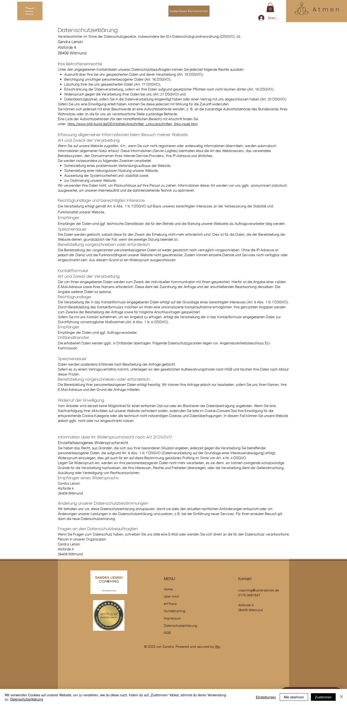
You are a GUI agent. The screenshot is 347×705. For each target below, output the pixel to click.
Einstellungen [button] (266, 697)
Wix (217, 646)
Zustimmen (323, 697)
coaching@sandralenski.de (258, 590)
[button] (29, 11)
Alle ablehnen (294, 697)
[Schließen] (341, 697)
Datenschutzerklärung (26, 699)
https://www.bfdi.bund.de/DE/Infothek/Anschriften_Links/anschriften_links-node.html (133, 124)
